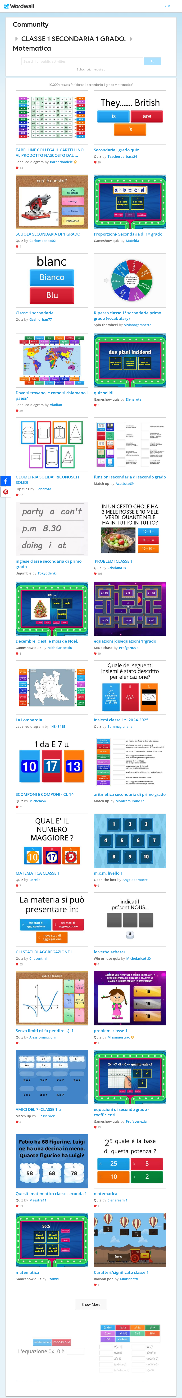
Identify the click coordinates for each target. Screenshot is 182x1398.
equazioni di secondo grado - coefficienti (122, 1112)
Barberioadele (61, 162)
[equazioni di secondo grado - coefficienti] (130, 1077)
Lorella (35, 879)
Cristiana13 (117, 567)
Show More (91, 1304)
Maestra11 (37, 1200)
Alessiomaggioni (42, 1037)
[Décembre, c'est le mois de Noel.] (52, 609)
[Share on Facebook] (5, 481)
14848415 (57, 726)
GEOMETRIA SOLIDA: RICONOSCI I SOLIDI (48, 479)
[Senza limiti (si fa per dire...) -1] (52, 998)
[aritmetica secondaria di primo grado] (130, 762)
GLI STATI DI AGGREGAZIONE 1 (44, 952)
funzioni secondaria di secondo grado (130, 477)
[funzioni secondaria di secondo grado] (130, 444)
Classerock (46, 1116)
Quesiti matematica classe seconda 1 (51, 1193)
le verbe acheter (109, 952)
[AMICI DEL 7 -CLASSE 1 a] (52, 1077)
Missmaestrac (119, 1037)
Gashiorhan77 (40, 319)
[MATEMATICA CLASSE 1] (52, 841)
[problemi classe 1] (130, 998)
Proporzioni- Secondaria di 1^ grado (128, 234)
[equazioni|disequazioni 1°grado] (130, 609)
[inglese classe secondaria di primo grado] (52, 529)
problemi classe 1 (110, 1030)
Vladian (56, 405)
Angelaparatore (135, 879)
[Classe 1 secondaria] (52, 280)
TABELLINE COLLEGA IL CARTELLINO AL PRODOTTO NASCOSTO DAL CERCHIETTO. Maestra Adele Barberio (52, 152)
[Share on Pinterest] (5, 492)
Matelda (132, 240)
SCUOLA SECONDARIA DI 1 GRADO (48, 234)
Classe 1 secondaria (35, 313)
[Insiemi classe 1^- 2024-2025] (130, 687)
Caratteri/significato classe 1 (121, 1272)
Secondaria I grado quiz (116, 150)
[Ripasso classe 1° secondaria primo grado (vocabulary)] (130, 280)
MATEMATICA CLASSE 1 (38, 873)
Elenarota (133, 399)
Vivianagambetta (137, 325)
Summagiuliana (120, 726)
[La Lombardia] (52, 687)
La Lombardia (29, 720)
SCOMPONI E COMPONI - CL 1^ (45, 794)
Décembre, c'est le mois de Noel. (47, 641)
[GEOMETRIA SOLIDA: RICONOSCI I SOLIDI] (52, 444)
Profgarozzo (129, 647)
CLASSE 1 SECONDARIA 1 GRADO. (73, 38)
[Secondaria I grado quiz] (130, 117)
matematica (105, 1193)
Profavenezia (136, 1121)
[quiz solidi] (130, 360)
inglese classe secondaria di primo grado (49, 563)
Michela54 (37, 801)
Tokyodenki (47, 573)
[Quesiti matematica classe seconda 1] (52, 1161)
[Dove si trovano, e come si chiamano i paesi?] (52, 360)
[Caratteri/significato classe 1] (130, 1240)
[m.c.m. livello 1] (130, 841)
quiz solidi (104, 392)
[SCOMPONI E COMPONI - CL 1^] (52, 762)
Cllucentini (38, 958)
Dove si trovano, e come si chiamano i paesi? (52, 395)
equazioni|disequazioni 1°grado (125, 641)
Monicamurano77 (130, 801)
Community (31, 24)
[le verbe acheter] (130, 919)
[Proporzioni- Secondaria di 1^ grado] (130, 202)
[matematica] (130, 1161)
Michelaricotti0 (60, 647)
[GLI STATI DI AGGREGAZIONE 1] (52, 919)
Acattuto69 (125, 483)
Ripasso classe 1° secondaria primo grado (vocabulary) (128, 315)
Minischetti (129, 1279)
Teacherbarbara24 (122, 156)
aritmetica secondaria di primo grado (130, 794)
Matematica (32, 48)
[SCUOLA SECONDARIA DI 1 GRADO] (52, 202)
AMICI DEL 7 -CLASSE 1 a (38, 1109)
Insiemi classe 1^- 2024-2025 (121, 720)
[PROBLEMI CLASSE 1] (130, 529)
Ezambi (53, 1279)
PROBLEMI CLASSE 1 (113, 561)
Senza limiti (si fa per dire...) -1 (45, 1030)
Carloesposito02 (42, 240)
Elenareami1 (117, 1200)
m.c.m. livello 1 (108, 873)
